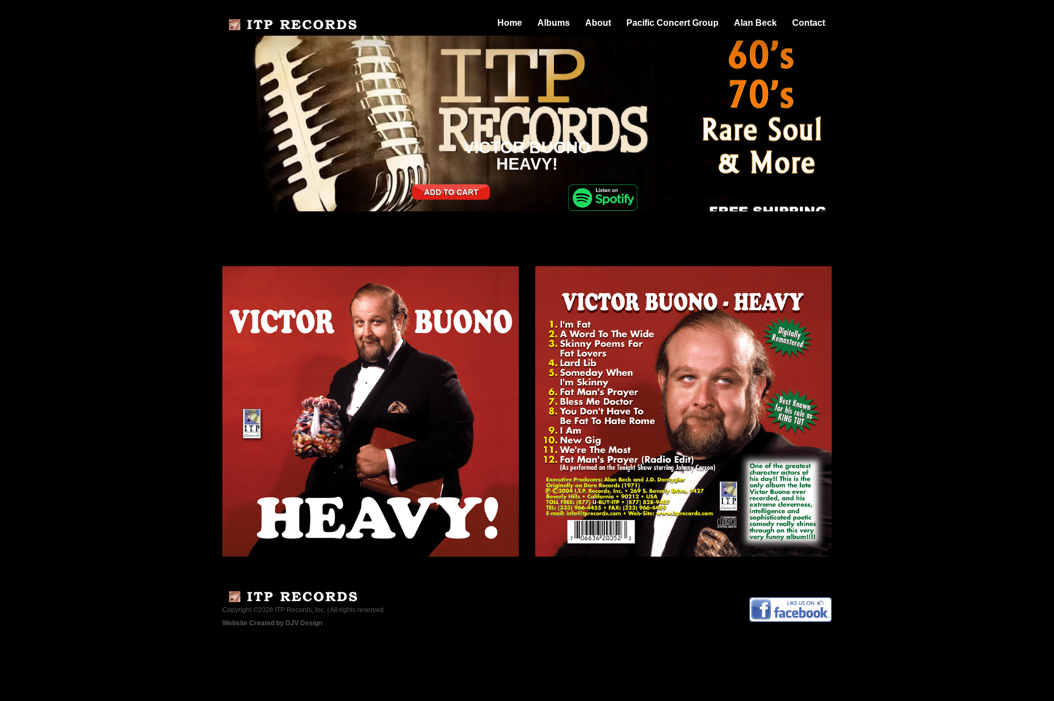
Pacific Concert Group (672, 22)
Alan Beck (755, 22)
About (598, 22)
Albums (553, 22)
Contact (808, 22)
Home (509, 22)
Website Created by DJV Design (272, 623)
